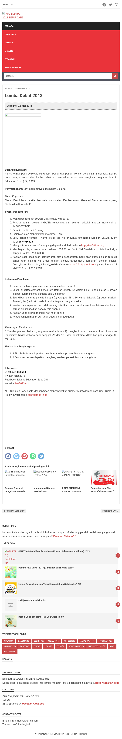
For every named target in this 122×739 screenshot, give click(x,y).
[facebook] (8, 456)
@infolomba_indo (37, 394)
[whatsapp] (33, 456)
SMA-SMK (24, 641)
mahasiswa (87, 641)
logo (48, 646)
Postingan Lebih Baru (14, 511)
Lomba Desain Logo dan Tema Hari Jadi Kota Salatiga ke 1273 (49, 584)
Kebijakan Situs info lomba (32, 600)
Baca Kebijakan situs (107, 682)
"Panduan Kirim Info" (64, 536)
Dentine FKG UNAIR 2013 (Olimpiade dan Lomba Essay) (46, 567)
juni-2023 (69, 641)
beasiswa (10, 651)
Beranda (9, 26)
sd (112, 646)
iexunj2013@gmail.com (82, 264)
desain (39, 641)
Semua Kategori (13, 67)
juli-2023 (10, 646)
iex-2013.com (22, 383)
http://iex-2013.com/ (92, 245)
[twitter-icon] (110, 4)
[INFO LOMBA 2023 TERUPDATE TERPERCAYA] (14, 15)
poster (25, 646)
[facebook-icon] (104, 4)
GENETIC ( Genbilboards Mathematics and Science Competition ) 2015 (54, 551)
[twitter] (16, 456)
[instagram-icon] (117, 4)
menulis (53, 641)
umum (8, 641)
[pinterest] (24, 456)
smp (37, 646)
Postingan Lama (110, 511)
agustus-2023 (76, 646)
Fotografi (10, 59)
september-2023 (96, 646)
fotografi (105, 641)
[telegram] (41, 456)
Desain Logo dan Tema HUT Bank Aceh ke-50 (41, 617)
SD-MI (60, 646)
